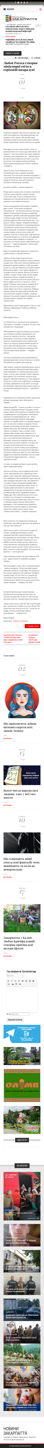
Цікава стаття (33, 626)
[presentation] (8, 981)
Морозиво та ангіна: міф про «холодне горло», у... (21, 1406)
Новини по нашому (20, 621)
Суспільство (10, 1210)
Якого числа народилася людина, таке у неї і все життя (21, 793)
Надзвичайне (10, 1312)
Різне (7, 1402)
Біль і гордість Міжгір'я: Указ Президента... (21, 1338)
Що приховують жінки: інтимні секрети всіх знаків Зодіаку (20, 727)
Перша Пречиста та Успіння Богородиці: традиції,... (21, 1383)
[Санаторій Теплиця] (22, 1120)
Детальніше (9, 738)
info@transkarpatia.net (16, 1440)
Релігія (8, 1379)
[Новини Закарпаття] (22, 18)
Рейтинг (37, 58)
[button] (8, 980)
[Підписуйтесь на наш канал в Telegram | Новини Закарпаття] (22, 1034)
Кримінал (8, 1286)
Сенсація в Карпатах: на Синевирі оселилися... (19, 1361)
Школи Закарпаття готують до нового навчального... (22, 1267)
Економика (9, 1263)
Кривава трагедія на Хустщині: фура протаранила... (22, 1316)
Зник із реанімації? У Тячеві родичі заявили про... (21, 1241)
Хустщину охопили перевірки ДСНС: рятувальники (19, 1214)
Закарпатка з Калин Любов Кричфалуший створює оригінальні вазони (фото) (19, 943)
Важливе (8, 1357)
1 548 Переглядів (22, 58)
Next (39, 25)
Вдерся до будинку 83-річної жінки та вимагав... (21, 1290)
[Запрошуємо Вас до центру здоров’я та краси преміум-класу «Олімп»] (22, 1085)
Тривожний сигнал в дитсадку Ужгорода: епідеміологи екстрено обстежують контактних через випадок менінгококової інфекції (21, 26)
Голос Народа (9, 1237)
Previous (37, 25)
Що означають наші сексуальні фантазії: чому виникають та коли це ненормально (22, 864)
